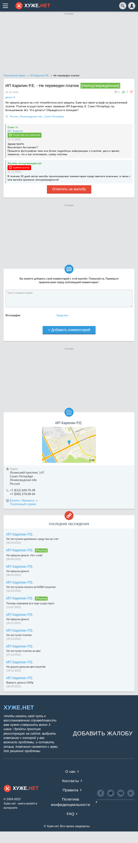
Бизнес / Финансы (22, 500)
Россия (14, 116)
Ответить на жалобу (69, 189)
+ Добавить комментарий (69, 330)
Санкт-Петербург (54, 116)
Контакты (70, 781)
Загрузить (62, 315)
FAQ (70, 814)
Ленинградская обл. (31, 116)
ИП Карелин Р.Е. (20, 534)
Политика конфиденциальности (70, 801)
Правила (70, 790)
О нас (70, 771)
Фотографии (12, 315)
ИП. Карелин (15, 130)
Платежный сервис (23, 504)
